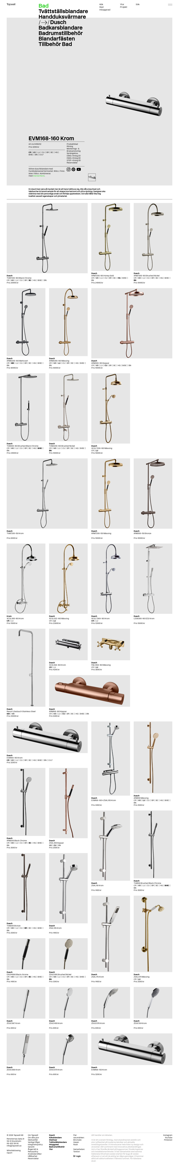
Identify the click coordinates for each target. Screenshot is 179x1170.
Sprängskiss (72, 153)
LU (17, 280)
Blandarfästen (57, 38)
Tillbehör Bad (55, 44)
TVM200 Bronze (13, 926)
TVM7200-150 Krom (15, 533)
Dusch (58, 22)
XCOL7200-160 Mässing (101, 448)
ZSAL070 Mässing (141, 977)
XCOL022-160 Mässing (59, 618)
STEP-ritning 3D (74, 160)
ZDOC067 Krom (13, 1023)
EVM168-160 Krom (15, 758)
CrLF (50, 760)
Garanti (31, 1147)
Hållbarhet (32, 1156)
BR (25, 280)
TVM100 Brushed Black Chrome (147, 883)
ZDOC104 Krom (140, 1023)
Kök (101, 4)
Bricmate (77, 1140)
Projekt (123, 7)
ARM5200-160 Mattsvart (17, 361)
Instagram (167, 1135)
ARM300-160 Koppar (100, 363)
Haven (76, 1142)
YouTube (168, 1137)
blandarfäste (39, 176)
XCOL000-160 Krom (15, 618)
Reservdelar (72, 163)
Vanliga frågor (34, 1142)
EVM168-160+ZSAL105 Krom (103, 800)
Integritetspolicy (35, 1144)
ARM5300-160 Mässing (59, 361)
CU (21, 280)
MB (12, 280)
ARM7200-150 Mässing (101, 533)
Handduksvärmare (62, 16)
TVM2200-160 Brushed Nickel (62, 446)
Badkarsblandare (61, 27)
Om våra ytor (33, 1137)
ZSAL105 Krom (55, 928)
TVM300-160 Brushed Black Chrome (22, 446)
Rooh (75, 1144)
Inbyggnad (104, 9)
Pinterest (168, 1140)
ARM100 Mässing (141, 798)
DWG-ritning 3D (74, 158)
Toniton (76, 1151)
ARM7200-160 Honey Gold (102, 275)
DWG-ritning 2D (74, 156)
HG (34, 280)
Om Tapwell (33, 1135)
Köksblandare (55, 1137)
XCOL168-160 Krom (57, 665)
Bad (101, 7)
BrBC (40, 280)
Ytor (122, 4)
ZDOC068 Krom (13, 1070)
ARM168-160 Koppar (58, 711)
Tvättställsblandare (63, 11)
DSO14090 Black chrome (17, 974)
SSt (8, 714)
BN (45, 280)
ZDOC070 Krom (55, 1070)
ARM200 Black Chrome (17, 840)
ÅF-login (77, 1156)
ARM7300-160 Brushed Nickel (147, 275)
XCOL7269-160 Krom (100, 618)
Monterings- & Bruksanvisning (73, 150)
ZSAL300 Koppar (56, 843)
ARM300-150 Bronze (142, 533)
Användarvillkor (35, 1154)
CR (8, 280)
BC (30, 280)
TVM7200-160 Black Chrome (19, 278)
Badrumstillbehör (61, 33)
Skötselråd (33, 1140)
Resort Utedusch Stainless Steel (21, 711)
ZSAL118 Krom (97, 885)
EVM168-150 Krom (99, 1070)
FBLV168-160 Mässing (101, 665)
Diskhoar (53, 1140)
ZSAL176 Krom (97, 977)
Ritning (70, 146)
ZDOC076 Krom (98, 1023)
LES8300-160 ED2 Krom (144, 618)
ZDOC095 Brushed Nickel (60, 974)
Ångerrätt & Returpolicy (33, 1150)
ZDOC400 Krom (56, 1023)
